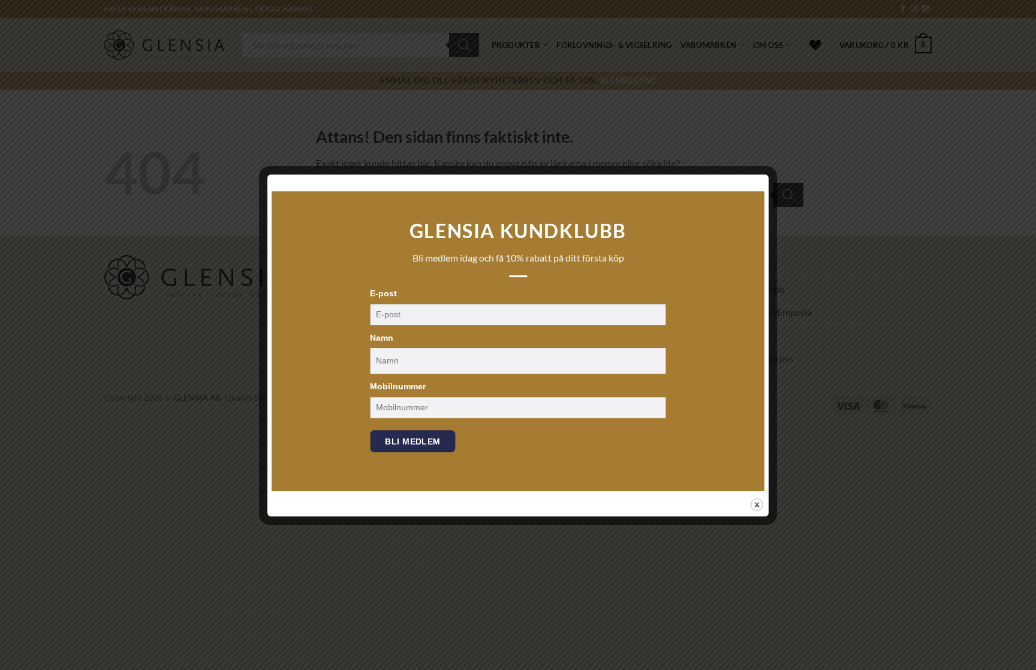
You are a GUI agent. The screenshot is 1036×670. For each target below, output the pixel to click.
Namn (381, 337)
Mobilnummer (398, 386)
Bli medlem (412, 441)
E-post (383, 293)
